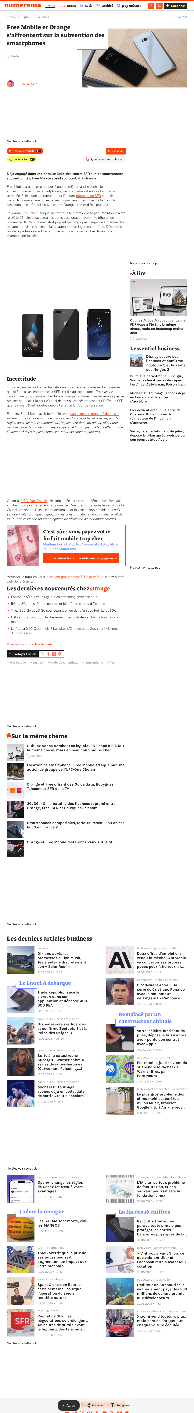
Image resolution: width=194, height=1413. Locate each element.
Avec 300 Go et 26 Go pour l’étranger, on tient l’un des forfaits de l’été (63, 610)
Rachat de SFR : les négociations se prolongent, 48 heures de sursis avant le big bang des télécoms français (63, 1322)
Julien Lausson (26, 84)
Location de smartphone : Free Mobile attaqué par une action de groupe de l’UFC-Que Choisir (75, 767)
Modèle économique (64, 662)
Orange (100, 588)
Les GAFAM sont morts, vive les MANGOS (62, 1223)
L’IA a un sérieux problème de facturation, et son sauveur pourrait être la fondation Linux (161, 1189)
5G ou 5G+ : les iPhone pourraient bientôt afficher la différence (58, 603)
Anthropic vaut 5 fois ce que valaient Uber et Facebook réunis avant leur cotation (161, 1260)
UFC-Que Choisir (34, 500)
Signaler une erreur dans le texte (29, 644)
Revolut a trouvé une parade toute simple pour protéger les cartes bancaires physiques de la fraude (161, 1227)
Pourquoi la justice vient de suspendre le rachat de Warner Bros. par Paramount (162, 1069)
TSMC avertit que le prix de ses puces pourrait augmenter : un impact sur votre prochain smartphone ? (62, 1259)
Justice (38, 662)
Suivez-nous (115, 151)
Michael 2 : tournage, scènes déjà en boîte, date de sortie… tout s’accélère (157, 397)
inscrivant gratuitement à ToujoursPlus (74, 577)
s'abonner (178, 6)
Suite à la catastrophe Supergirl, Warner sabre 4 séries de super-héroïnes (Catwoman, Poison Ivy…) (158, 380)
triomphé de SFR (88, 195)
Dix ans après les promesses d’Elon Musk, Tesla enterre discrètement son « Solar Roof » (62, 960)
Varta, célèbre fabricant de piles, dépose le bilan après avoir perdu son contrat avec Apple (157, 435)
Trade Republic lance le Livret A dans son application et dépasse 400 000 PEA (62, 998)
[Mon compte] (151, 6)
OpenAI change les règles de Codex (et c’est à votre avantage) (60, 1186)
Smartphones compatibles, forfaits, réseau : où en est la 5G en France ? (75, 825)
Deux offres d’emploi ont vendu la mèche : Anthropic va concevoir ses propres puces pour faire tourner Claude (161, 960)
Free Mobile (17, 662)
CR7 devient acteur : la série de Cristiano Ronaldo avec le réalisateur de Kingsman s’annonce (155, 416)
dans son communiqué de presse (94, 413)
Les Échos (30, 213)
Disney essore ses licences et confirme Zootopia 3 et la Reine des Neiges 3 (165, 363)
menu (50, 5)
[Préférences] (159, 6)
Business (180, 17)
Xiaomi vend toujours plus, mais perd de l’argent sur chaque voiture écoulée (161, 1320)
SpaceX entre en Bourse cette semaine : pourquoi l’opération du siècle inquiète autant (60, 1291)
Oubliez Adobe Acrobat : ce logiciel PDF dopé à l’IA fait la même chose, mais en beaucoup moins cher (75, 748)
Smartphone (94, 662)
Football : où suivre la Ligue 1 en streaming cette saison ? (54, 597)
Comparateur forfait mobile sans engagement (81, 558)
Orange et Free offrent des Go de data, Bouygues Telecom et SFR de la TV (70, 786)
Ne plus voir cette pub (22, 141)
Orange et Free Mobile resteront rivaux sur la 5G (70, 842)
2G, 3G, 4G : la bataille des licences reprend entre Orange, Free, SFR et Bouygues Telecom (71, 805)
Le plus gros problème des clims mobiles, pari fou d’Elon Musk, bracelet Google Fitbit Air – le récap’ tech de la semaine (161, 1100)
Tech (113, 662)
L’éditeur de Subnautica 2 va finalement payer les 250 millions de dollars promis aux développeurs (162, 1291)
